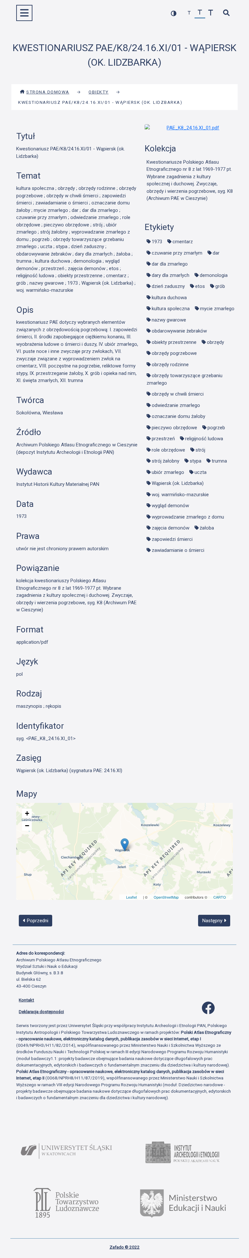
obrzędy (215, 342)
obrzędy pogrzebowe (174, 353)
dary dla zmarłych (170, 275)
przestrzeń (163, 439)
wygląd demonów (170, 506)
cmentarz (182, 242)
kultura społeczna (171, 309)
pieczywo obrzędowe (174, 428)
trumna (219, 461)
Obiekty (99, 91)
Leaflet (131, 897)
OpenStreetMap (166, 897)
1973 (157, 242)
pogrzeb (216, 428)
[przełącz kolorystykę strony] (173, 13)
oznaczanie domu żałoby (178, 416)
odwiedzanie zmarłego (176, 405)
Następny (213, 921)
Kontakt (26, 999)
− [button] (27, 826)
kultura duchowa (169, 298)
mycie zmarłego (217, 309)
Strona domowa (47, 91)
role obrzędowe (168, 450)
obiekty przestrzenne (174, 342)
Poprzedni (37, 921)
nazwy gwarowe (169, 320)
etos (200, 286)
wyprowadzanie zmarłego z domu (188, 517)
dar (216, 253)
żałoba (207, 528)
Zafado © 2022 (125, 1247)
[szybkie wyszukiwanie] (226, 13)
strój (200, 450)
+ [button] (27, 813)
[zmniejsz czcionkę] (189, 13)
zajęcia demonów (170, 528)
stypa (195, 461)
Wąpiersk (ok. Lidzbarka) (178, 483)
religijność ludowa (204, 439)
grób (220, 286)
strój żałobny (165, 461)
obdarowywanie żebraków (179, 331)
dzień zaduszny (168, 286)
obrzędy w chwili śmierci (178, 394)
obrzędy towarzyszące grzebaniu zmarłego (184, 379)
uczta (201, 472)
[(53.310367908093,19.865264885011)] (125, 844)
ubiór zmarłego (168, 472)
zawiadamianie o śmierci (178, 550)
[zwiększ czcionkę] (210, 13)
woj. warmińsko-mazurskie (180, 495)
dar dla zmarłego (170, 264)
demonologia (214, 275)
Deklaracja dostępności (41, 1011)
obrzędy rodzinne (170, 364)
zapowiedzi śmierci (172, 539)
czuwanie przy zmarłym (177, 253)
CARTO (219, 897)
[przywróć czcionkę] (200, 13)
